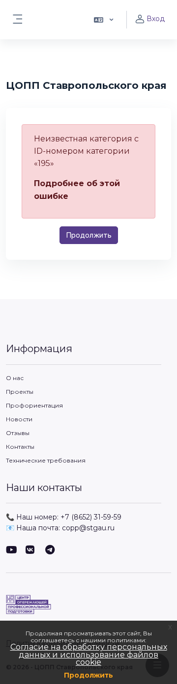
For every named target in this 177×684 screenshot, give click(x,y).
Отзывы (18, 433)
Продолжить (88, 675)
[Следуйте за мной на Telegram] (50, 550)
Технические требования (46, 460)
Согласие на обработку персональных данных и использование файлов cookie (88, 654)
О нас (15, 378)
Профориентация (34, 405)
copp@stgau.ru (88, 527)
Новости (19, 419)
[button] (103, 19)
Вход (156, 18)
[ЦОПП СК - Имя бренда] (88, 604)
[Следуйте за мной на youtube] (11, 550)
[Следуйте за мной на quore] (30, 550)
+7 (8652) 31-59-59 (90, 517)
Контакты (20, 446)
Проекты (19, 391)
